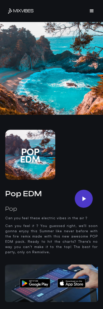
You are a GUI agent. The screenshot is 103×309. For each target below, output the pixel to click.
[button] (92, 11)
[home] (20, 11)
